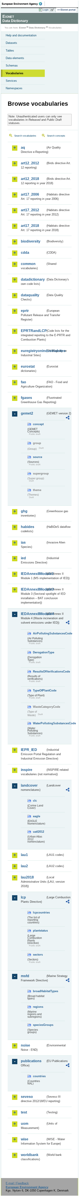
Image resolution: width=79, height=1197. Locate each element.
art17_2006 (30, 194)
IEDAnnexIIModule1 (33, 574)
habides (27, 527)
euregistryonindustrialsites (33, 351)
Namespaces (14, 88)
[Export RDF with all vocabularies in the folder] (67, 418)
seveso (27, 1097)
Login (45, 9)
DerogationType (39, 652)
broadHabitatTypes (39, 991)
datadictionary (33, 279)
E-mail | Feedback (17, 1183)
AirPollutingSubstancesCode (39, 633)
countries (39, 1076)
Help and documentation (21, 35)
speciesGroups (39, 1025)
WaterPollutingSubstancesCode (39, 723)
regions (38, 1006)
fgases (26, 398)
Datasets (11, 42)
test (24, 1112)
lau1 (24, 855)
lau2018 (27, 877)
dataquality (30, 295)
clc (35, 800)
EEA (23, 4)
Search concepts (56, 135)
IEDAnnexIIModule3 (33, 589)
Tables (10, 50)
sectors (38, 954)
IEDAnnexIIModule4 (33, 614)
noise (25, 1045)
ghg (24, 511)
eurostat (28, 366)
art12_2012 (30, 163)
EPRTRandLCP (33, 331)
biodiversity (30, 241)
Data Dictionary (37, 27)
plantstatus (39, 930)
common (28, 264)
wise (24, 1139)
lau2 (24, 866)
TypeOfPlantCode (39, 690)
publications (31, 1061)
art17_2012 (30, 210)
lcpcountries (39, 912)
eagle (36, 816)
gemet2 (27, 413)
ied (23, 558)
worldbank (29, 1155)
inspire (26, 770)
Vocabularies (14, 73)
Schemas (12, 65)
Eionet (22, 27)
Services (11, 80)
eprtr (25, 311)
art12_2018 (30, 179)
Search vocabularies (25, 135)
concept (38, 424)
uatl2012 (38, 831)
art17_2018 (30, 226)
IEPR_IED (29, 750)
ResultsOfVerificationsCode (39, 671)
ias (23, 542)
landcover (29, 785)
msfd (25, 976)
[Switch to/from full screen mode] (53, 10)
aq (23, 147)
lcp (23, 897)
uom (24, 1123)
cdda (25, 252)
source (37, 457)
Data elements (15, 58)
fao (23, 382)
